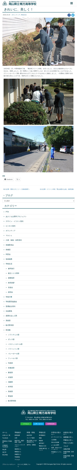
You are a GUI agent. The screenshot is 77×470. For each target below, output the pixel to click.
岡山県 (4, 449)
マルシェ (9, 235)
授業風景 (11, 278)
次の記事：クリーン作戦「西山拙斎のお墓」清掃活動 (57, 189)
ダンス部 (11, 339)
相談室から (18, 449)
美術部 (8, 320)
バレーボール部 (13, 353)
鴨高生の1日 (42, 446)
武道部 (10, 377)
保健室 (8, 249)
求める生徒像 (55, 442)
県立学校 (5, 455)
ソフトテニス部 (13, 335)
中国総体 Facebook (5, 446)
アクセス (26, 424)
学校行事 (9, 297)
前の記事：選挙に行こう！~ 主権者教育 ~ (16, 189)
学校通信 (17, 457)
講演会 (10, 292)
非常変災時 (50, 424)
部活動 (8, 330)
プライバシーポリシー (8, 464)
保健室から (18, 454)
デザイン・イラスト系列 (14, 221)
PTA (7, 212)
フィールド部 (13, 358)
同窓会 (8, 254)
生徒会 (10, 287)
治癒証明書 (66, 449)
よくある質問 (55, 445)
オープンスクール (56, 437)
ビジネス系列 (10, 226)
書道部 (10, 372)
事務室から (18, 451)
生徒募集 (9, 311)
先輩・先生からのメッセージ (56, 448)
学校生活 (23, 15)
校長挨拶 (11, 283)
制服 (40, 438)
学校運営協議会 (11, 301)
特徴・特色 (31, 432)
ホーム (4, 432)
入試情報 (53, 439)
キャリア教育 (31, 438)
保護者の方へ (68, 437)
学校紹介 (18, 432)
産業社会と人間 (11, 316)
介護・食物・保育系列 (14, 240)
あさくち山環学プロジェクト (16, 216)
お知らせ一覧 (6, 435)
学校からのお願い (68, 443)
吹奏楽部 (11, 368)
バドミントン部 (13, 349)
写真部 (10, 363)
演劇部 (10, 382)
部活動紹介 (42, 435)
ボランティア (16, 15)
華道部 (10, 396)
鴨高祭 (41, 440)
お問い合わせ (38, 424)
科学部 (10, 387)
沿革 (16, 438)
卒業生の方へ (68, 440)
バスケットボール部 (15, 344)
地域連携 (9, 259)
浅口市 (4, 452)
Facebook (5, 438)
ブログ (9, 195)
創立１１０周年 (13, 273)
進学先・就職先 (31, 445)
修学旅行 (11, 268)
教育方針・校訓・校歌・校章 (20, 441)
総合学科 (29, 435)
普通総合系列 (10, 306)
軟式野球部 (10, 325)
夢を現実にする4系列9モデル (32, 441)
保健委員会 (10, 245)
